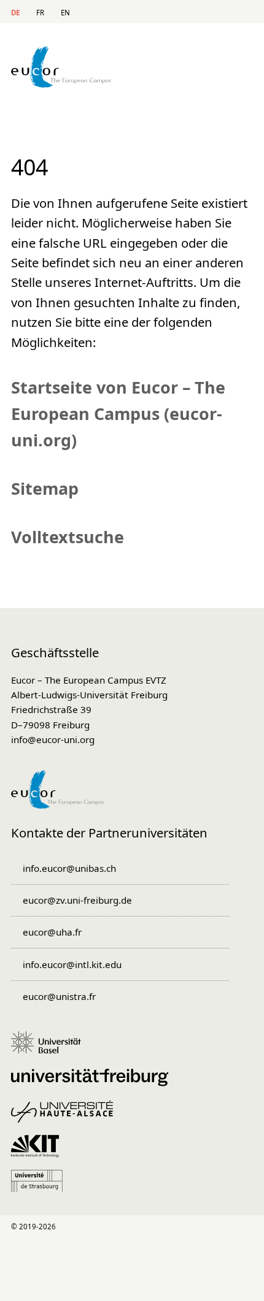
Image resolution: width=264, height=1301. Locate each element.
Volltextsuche (67, 536)
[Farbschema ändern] (238, 11)
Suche (177, 12)
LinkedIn (148, 1226)
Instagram (195, 1226)
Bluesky (242, 1226)
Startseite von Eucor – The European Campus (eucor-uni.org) (118, 413)
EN (65, 12)
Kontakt (153, 12)
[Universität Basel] (50, 1048)
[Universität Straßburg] (41, 1187)
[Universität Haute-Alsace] (66, 1118)
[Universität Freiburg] (94, 1083)
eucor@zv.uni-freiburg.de (77, 900)
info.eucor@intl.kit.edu (72, 964)
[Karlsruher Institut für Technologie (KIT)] (39, 1152)
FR (40, 12)
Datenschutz (144, 1275)
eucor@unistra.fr (59, 996)
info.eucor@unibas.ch (69, 868)
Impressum (106, 1275)
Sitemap (202, 12)
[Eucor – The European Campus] (61, 83)
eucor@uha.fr (52, 932)
